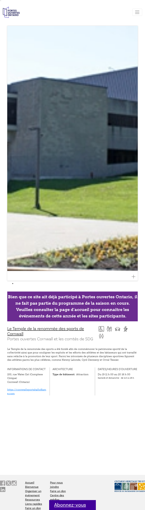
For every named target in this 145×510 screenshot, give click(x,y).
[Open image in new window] (135, 276)
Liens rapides (33, 504)
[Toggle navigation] (137, 12)
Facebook (2, 483)
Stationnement (117, 329)
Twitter (8, 483)
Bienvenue (32, 487)
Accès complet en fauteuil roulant (101, 329)
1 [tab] (12, 283)
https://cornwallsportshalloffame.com (26, 391)
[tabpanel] (72, 153)
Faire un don (33, 508)
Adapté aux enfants (109, 329)
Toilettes (101, 336)
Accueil (29, 482)
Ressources (32, 499)
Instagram (14, 483)
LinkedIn (2, 489)
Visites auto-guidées (125, 329)
